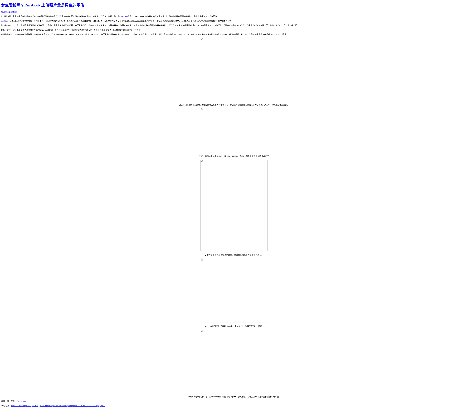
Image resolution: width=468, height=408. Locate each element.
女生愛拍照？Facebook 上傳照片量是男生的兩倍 (42, 5)
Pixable (125, 16)
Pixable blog (21, 401)
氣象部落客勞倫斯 (9, 12)
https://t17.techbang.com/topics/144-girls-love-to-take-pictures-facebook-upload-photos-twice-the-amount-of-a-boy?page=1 (58, 406)
